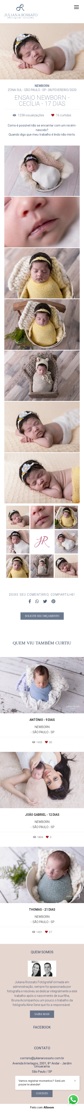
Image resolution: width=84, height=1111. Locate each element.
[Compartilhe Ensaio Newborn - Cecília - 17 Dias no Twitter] (45, 601)
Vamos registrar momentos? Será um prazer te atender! (42, 1082)
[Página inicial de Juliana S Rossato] (20, 11)
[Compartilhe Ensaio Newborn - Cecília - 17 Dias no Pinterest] (53, 601)
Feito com (42, 1107)
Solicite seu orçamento (42, 616)
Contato (42, 1093)
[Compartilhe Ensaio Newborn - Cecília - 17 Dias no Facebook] (29, 601)
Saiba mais (42, 1014)
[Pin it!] (55, 187)
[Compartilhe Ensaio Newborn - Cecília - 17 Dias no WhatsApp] (37, 601)
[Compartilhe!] (42, 187)
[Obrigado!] (29, 187)
